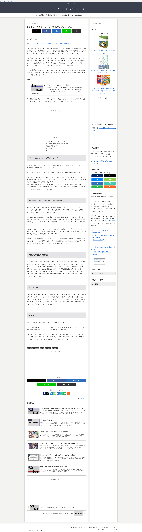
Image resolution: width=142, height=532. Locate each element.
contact (114, 527)
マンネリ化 (49, 148)
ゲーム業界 (48, 348)
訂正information (98, 240)
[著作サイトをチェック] (44, 393)
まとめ (48, 150)
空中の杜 (96, 237)
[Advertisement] (56, 122)
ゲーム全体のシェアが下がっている (55, 141)
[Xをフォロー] (47, 393)
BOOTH (99, 156)
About (72, 527)
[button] (76, 31)
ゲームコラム (36, 348)
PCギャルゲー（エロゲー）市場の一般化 (57, 143)
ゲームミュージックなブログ (102, 230)
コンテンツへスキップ (6, 1)
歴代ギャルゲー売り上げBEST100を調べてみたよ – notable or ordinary (49, 44)
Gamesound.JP (98, 232)
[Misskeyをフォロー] (54, 393)
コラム (29, 348)
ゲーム (42, 348)
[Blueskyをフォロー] (51, 393)
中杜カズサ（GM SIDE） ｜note (102, 235)
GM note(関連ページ (106, 527)
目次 (54, 138)
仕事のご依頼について (80, 527)
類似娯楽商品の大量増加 (52, 146)
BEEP (93, 156)
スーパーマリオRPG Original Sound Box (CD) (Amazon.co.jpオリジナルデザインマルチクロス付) (104, 91)
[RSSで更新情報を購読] (68, 393)
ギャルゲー (55, 348)
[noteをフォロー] (61, 393)
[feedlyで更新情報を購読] (64, 393)
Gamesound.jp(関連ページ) (93, 527)
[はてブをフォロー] (58, 393)
